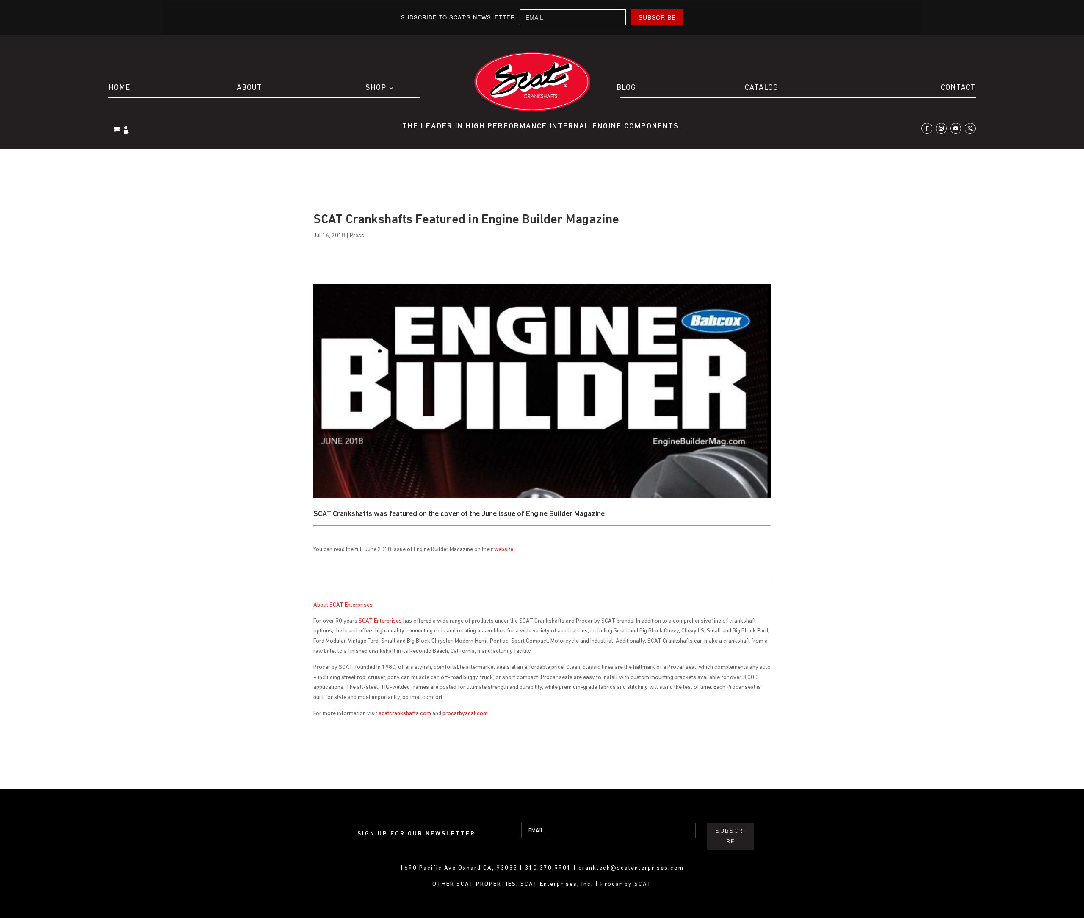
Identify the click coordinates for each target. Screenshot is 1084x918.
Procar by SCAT (626, 884)
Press (357, 236)
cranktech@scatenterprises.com (631, 868)
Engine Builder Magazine (565, 514)
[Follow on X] (970, 128)
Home (119, 88)
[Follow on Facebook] (926, 128)
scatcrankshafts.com (405, 713)
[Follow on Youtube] (955, 128)
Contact (958, 88)
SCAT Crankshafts (342, 514)
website (503, 549)
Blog (626, 88)
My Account (127, 131)
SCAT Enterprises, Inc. (557, 884)
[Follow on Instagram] (941, 128)
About (249, 88)
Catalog (761, 88)
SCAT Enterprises (380, 621)
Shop (375, 88)
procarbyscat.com (465, 713)
